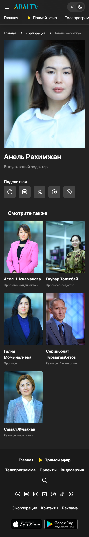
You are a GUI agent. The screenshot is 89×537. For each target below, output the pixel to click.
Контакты (49, 508)
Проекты (48, 470)
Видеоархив (72, 470)
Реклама (70, 508)
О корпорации (24, 508)
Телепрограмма (20, 470)
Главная (11, 17)
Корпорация (35, 33)
